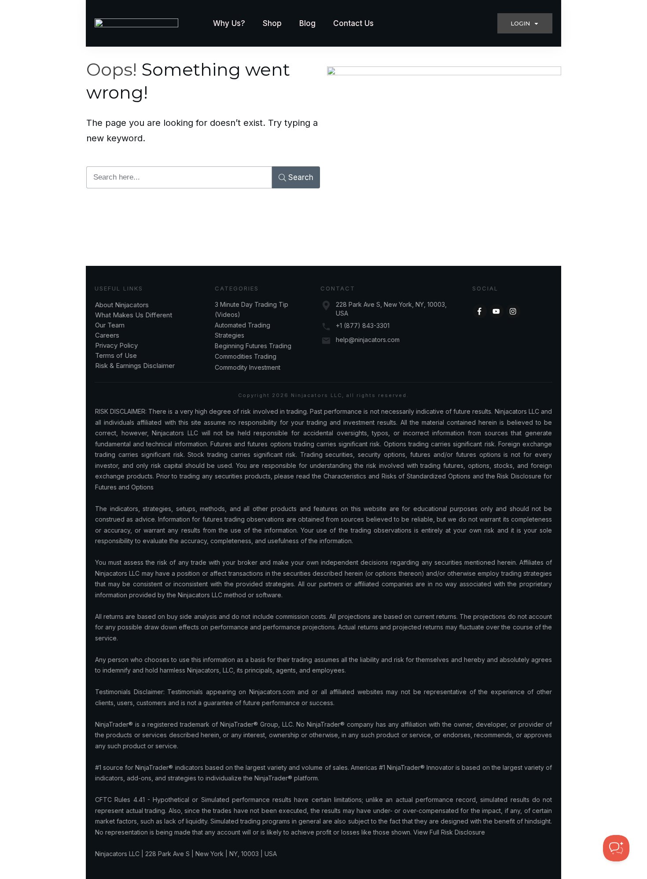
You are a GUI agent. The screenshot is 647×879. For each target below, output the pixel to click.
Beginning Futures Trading (253, 345)
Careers (107, 335)
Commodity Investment (247, 367)
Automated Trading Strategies (242, 329)
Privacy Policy (116, 345)
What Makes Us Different (133, 315)
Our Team (110, 325)
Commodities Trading (245, 356)
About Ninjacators (123, 305)
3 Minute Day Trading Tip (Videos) (251, 309)
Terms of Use (116, 355)
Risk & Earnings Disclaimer (135, 365)
